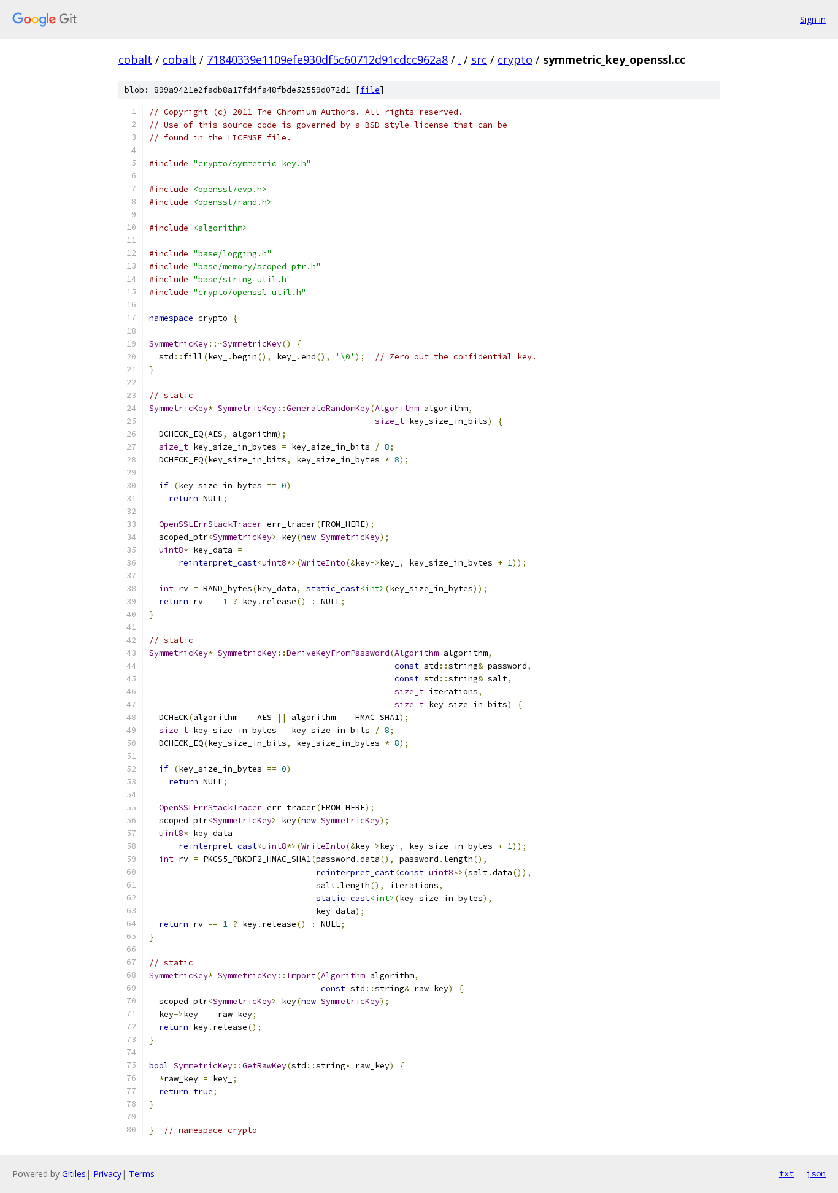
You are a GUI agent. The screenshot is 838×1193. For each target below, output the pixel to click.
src (479, 59)
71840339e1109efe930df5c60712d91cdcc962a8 (327, 59)
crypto (515, 59)
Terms (142, 1174)
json (816, 1173)
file (370, 90)
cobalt (135, 59)
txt (786, 1173)
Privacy (107, 1174)
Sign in (813, 19)
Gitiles (74, 1174)
